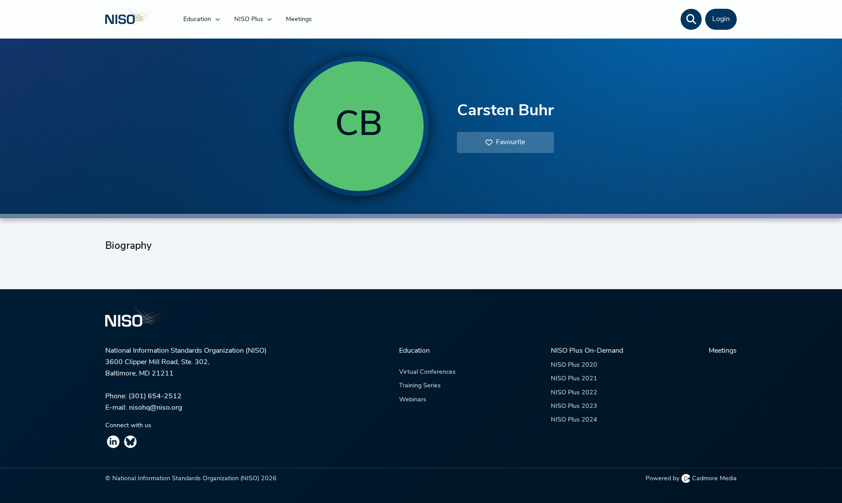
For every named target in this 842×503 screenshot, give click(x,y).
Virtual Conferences (427, 372)
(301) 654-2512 (155, 396)
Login (721, 19)
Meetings (299, 19)
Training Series (420, 386)
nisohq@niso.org (155, 407)
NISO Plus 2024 (574, 420)
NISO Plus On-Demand (587, 350)
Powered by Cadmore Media (691, 478)
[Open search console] (691, 19)
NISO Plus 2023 (574, 406)
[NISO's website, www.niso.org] (421, 320)
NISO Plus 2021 (574, 378)
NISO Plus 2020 (574, 365)
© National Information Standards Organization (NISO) (191, 478)
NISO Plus (249, 19)
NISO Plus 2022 (574, 393)
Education (198, 19)
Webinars (412, 400)
